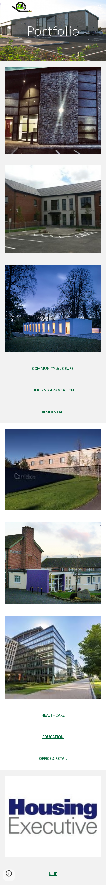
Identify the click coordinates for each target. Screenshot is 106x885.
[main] (53, 30)
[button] (6, 7)
